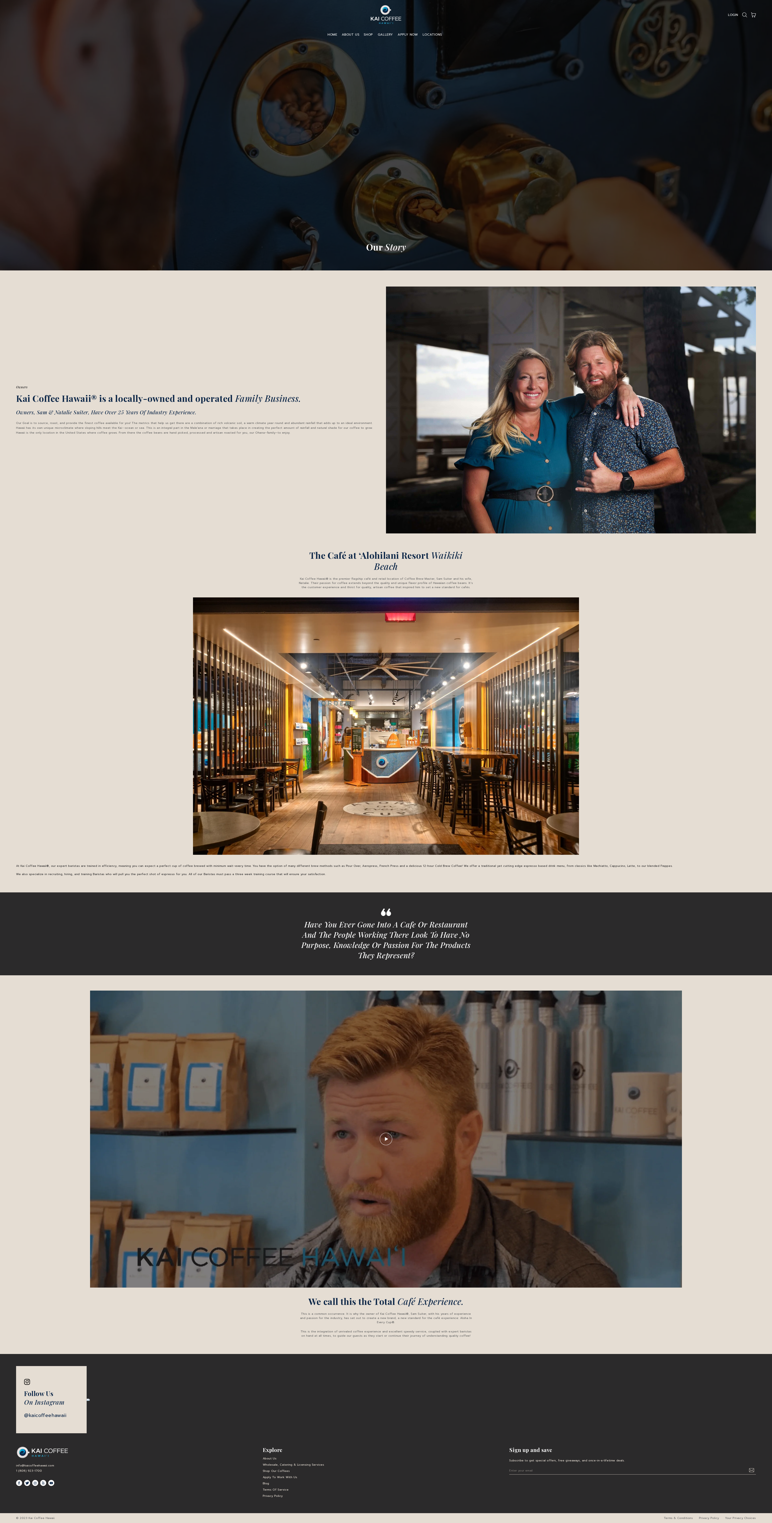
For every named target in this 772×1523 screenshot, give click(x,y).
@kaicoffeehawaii (45, 1415)
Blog (266, 1483)
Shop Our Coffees (276, 1471)
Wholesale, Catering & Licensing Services (293, 1465)
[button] (744, 14)
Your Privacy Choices (740, 1518)
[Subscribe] (751, 1470)
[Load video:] (386, 1139)
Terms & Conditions (678, 1518)
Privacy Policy (273, 1496)
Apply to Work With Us (280, 1477)
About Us (350, 34)
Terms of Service (276, 1490)
